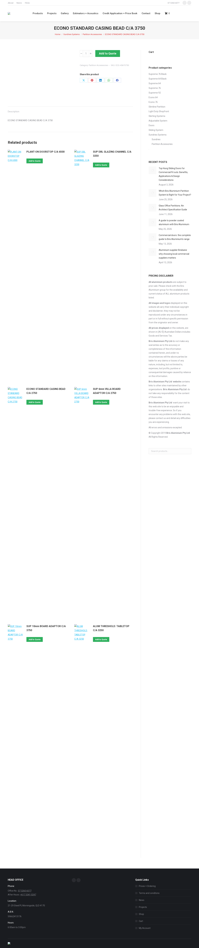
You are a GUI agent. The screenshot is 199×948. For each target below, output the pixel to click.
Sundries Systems (158, 134)
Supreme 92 (155, 92)
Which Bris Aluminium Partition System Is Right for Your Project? (175, 193)
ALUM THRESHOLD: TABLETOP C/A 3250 (111, 628)
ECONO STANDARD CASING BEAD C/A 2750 (45, 391)
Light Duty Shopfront (159, 111)
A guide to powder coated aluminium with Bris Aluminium (174, 222)
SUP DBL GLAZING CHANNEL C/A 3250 (112, 153)
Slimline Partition (157, 106)
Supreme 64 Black (158, 78)
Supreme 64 (155, 83)
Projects (143, 907)
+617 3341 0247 (28, 894)
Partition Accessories (98, 65)
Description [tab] (13, 111)
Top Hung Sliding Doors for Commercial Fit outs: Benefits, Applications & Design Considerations (173, 174)
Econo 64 (153, 97)
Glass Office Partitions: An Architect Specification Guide (173, 207)
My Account (144, 928)
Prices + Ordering (147, 886)
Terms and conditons (149, 893)
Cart (141, 921)
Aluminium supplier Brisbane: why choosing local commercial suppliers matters (174, 254)
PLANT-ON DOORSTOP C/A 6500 (45, 151)
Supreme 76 (155, 88)
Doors (151, 125)
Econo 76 (153, 102)
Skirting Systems (157, 116)
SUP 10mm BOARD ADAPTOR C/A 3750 (46, 628)
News (141, 900)
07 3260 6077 (173, 3)
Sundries (156, 139)
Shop (141, 914)
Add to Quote (107, 53)
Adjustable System (158, 120)
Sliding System (156, 130)
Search (188, 451)
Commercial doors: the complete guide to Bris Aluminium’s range (175, 237)
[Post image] (152, 170)
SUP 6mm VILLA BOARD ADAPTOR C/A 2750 (107, 391)
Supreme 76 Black (158, 74)
